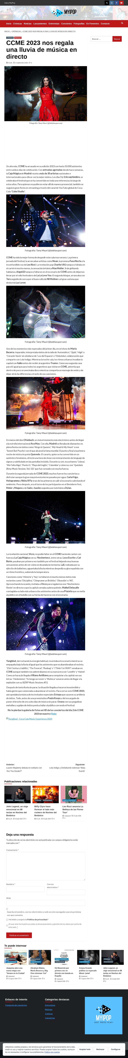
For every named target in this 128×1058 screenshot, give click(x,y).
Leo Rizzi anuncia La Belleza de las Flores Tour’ (72, 809)
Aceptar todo (84, 1049)
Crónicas (17, 24)
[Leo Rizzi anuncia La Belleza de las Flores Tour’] (74, 794)
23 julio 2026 (19, 819)
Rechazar (100, 1049)
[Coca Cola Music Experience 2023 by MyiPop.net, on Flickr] (29, 718)
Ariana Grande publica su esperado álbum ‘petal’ (88, 970)
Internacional (19, 800)
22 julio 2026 (47, 819)
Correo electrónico (53, 886)
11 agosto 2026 (13, 978)
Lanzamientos (40, 24)
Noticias (28, 24)
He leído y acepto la (29, 919)
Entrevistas (54, 24)
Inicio (8, 24)
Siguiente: (67, 768)
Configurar (115, 1049)
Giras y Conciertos (69, 800)
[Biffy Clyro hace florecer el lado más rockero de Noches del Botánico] (45, 794)
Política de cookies (52, 1052)
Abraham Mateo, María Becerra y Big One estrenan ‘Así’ (39, 970)
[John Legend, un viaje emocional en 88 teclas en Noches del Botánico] (17, 794)
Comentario (12, 850)
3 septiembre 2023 (21, 63)
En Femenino (92, 24)
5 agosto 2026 (36, 978)
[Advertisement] (45, 145)
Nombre (10, 884)
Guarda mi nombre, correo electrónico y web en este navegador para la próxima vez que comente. (44, 913)
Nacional (18, 37)
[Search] (122, 23)
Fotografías (79, 24)
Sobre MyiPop (9, 3)
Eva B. (10, 63)
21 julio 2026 (77, 816)
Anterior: (24, 768)
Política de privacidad (37, 919)
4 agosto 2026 (61, 981)
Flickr (53, 713)
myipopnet (67, 816)
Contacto (105, 24)
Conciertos (66, 24)
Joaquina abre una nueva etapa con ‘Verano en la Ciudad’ (15, 970)
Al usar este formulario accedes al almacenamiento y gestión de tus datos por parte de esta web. (44, 925)
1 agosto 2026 (85, 978)
